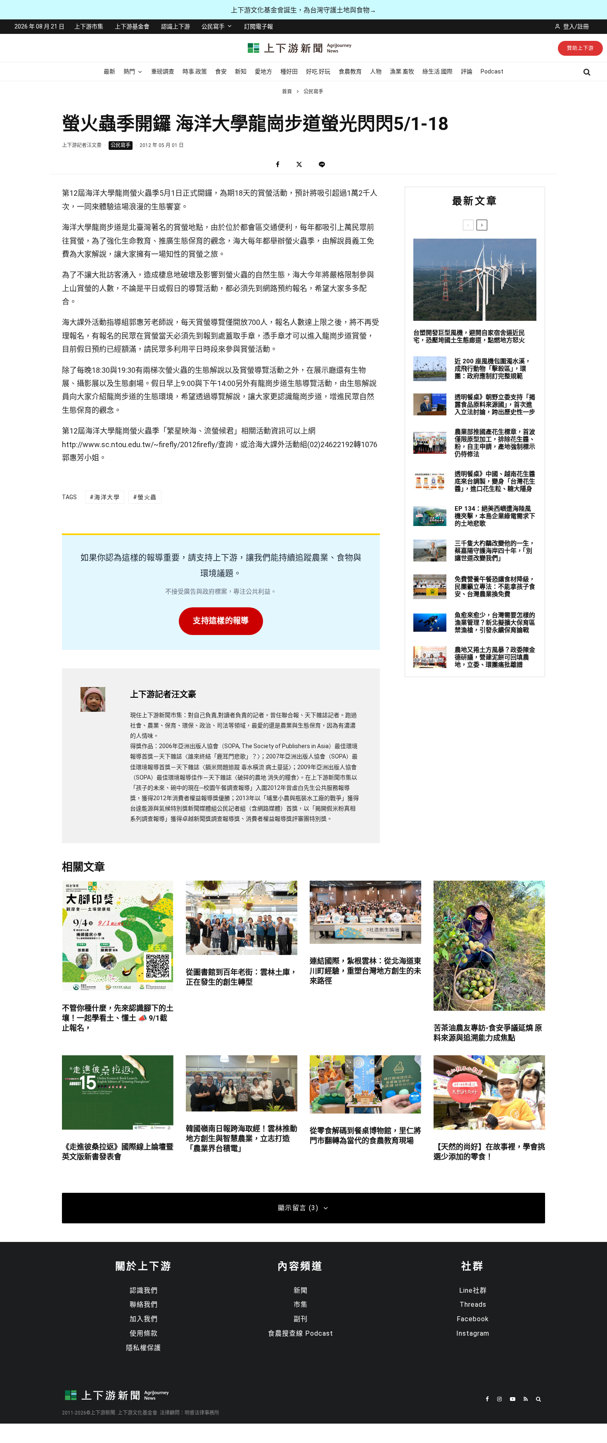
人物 (376, 71)
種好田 (289, 71)
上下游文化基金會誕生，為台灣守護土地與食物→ (303, 10)
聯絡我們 (144, 1304)
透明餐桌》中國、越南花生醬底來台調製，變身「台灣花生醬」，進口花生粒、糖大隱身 (495, 481)
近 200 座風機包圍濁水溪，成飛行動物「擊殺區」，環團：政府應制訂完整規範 (493, 369)
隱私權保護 (143, 1348)
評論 (466, 71)
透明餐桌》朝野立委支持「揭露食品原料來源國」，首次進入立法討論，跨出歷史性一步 (495, 404)
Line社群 (473, 1290)
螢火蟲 (147, 497)
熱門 (129, 71)
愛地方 (263, 71)
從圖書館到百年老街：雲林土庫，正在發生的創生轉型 (241, 977)
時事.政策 (195, 71)
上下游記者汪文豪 (82, 145)
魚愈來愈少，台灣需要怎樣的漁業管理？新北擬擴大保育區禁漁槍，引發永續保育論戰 (495, 622)
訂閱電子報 (258, 26)
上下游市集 (88, 26)
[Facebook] (487, 1399)
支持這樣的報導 (221, 621)
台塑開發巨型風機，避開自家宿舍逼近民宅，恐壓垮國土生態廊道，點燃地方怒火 (469, 336)
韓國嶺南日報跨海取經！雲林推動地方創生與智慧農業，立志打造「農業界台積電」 (241, 1138)
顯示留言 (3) (298, 1208)
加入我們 (144, 1319)
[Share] (278, 164)
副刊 (301, 1319)
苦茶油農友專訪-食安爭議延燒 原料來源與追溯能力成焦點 (488, 1033)
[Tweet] (299, 164)
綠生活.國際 (437, 71)
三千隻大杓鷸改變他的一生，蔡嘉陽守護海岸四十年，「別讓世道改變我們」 (495, 551)
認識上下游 (175, 26)
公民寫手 (213, 26)
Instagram (472, 1333)
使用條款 (144, 1333)
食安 (221, 71)
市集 (301, 1304)
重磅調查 (162, 71)
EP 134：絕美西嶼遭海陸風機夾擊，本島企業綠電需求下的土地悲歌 (495, 516)
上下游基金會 (132, 26)
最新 (109, 71)
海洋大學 (107, 497)
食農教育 (350, 71)
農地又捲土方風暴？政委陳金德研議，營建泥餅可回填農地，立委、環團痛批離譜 (495, 657)
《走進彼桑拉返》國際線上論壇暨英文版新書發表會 (117, 1151)
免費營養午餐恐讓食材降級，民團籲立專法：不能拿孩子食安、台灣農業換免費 (495, 587)
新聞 (301, 1290)
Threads (473, 1304)
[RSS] (525, 1399)
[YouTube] (512, 1399)
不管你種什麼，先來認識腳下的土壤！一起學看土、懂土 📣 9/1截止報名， (117, 1018)
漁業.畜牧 (402, 71)
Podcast (492, 71)
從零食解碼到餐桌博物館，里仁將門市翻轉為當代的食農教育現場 (365, 1135)
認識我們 (144, 1290)
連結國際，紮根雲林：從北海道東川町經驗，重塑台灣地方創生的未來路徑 (365, 971)
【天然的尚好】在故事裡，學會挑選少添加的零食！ (489, 1151)
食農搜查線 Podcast (300, 1333)
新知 (241, 71)
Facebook (473, 1319)
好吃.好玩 (318, 71)
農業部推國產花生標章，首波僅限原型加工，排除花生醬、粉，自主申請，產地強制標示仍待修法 (495, 443)
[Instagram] (499, 1399)
